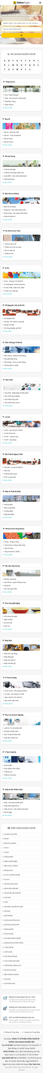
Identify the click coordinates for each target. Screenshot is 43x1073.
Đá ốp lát (7, 586)
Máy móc (8, 640)
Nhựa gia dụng (9, 179)
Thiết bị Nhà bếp (9, 169)
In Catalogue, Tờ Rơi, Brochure (14, 284)
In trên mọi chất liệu (11, 291)
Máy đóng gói (9, 657)
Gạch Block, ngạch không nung (15, 582)
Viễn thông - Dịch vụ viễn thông (15, 362)
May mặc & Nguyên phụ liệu (13, 906)
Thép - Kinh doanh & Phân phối (15, 98)
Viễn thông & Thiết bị (13, 342)
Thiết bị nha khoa (10, 775)
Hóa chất (9, 380)
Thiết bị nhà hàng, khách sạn (14, 173)
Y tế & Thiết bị (10, 752)
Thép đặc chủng (10, 101)
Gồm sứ (7, 626)
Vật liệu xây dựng (12, 566)
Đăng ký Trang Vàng (12, 1032)
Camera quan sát (10, 244)
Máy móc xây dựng (10, 653)
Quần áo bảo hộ (9, 216)
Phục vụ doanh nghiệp (14, 715)
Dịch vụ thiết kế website (21, 1017)
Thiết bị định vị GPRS (11, 365)
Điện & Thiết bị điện (13, 491)
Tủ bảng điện (8, 511)
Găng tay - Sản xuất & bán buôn (15, 210)
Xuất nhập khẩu (9, 983)
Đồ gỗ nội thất (9, 325)
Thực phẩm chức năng (12, 768)
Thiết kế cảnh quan (10, 474)
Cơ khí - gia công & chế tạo (13, 430)
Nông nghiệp (8, 929)
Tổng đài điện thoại (10, 359)
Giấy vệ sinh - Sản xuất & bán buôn (16, 809)
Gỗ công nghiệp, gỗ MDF (12, 328)
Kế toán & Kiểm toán (11, 731)
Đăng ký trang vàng (22, 997)
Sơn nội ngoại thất (10, 589)
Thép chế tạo (9, 105)
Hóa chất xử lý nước (11, 399)
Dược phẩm (8, 765)
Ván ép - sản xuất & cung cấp (14, 322)
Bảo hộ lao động (12, 193)
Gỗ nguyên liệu (9, 318)
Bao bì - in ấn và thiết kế (12, 135)
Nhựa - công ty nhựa (12, 542)
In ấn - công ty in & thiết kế (13, 281)
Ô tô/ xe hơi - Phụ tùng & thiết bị (16, 691)
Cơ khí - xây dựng (10, 440)
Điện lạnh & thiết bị (11, 866)
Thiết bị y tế (8, 772)
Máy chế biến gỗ (10, 663)
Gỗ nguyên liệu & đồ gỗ (14, 305)
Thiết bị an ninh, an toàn (13, 247)
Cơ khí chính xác (9, 433)
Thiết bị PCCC (9, 253)
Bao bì (7, 119)
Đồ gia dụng (10, 156)
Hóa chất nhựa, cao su (12, 402)
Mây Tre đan (8, 619)
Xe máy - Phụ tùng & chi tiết (14, 694)
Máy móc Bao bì (9, 660)
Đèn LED (7, 471)
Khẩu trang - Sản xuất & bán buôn (15, 213)
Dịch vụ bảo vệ (10, 250)
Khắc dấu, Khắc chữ (11, 738)
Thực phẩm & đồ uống (12, 961)
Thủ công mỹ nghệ (12, 603)
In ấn (7, 268)
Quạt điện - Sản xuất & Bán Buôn (15, 176)
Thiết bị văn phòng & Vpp (12, 965)
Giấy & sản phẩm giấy (14, 789)
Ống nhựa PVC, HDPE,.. (13, 551)
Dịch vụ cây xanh (10, 477)
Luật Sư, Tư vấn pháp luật (13, 728)
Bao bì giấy (8, 812)
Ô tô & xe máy (11, 678)
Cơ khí (7, 417)
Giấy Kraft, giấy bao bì (11, 806)
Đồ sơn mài (8, 623)
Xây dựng (7, 979)
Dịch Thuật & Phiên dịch (12, 734)
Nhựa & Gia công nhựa (14, 529)
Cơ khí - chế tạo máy (11, 437)
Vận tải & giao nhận (11, 884)
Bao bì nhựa (8, 139)
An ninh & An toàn (12, 231)
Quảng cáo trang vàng (22, 1007)
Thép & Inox (10, 82)
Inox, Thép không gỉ (11, 95)
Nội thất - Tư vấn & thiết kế (13, 467)
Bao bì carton (8, 142)
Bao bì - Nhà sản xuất (11, 132)
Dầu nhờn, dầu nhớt (11, 700)
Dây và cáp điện (9, 508)
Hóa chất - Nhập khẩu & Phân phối (16, 393)
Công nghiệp (8, 857)
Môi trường (8, 916)
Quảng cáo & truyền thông (13, 943)
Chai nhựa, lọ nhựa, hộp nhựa (15, 545)
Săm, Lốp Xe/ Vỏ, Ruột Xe (13, 697)
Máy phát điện (9, 514)
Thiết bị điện (8, 504)
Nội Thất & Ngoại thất (14, 454)
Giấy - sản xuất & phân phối (13, 802)
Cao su (6, 848)
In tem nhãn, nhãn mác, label (14, 288)
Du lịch (6, 879)
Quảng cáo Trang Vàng (32, 1032)
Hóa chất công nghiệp (12, 396)
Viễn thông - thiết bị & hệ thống (15, 356)
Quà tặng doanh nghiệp (12, 938)
